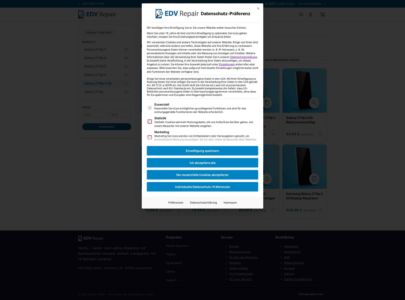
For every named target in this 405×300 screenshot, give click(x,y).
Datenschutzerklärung (243, 57)
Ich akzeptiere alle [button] (203, 163)
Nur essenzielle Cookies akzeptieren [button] (202, 175)
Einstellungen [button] (227, 64)
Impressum (230, 202)
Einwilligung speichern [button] (202, 151)
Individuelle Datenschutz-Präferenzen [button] (202, 187)
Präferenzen (175, 202)
